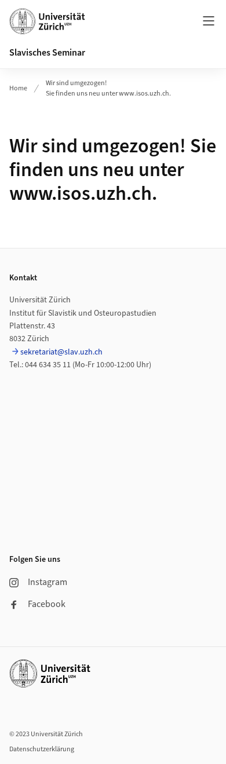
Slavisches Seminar (47, 52)
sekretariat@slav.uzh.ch (61, 352)
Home (18, 88)
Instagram (47, 582)
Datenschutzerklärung (41, 749)
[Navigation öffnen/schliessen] (209, 21)
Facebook (46, 604)
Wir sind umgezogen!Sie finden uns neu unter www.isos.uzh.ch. (108, 88)
